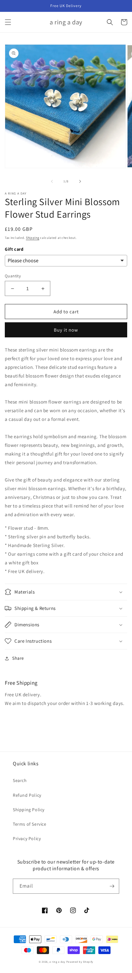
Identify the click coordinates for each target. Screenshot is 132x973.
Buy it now (66, 330)
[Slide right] (80, 181)
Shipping (32, 238)
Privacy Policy (27, 838)
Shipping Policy (29, 809)
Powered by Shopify (80, 961)
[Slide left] (52, 181)
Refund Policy (27, 795)
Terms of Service (29, 824)
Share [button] (18, 658)
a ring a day (57, 961)
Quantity (13, 276)
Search (20, 780)
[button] (8, 22)
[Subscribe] (112, 886)
